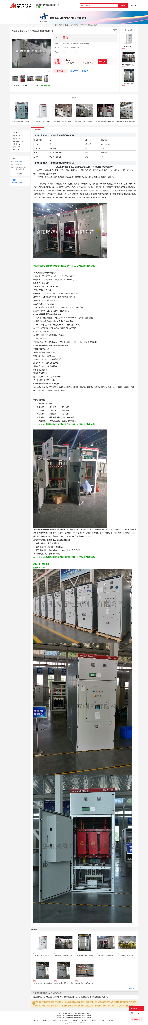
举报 (26, 85)
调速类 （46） (17, 136)
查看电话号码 (18, 162)
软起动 (67, 25)
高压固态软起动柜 (39, 997)
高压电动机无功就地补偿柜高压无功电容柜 (87, 121)
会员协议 (83, 1020)
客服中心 (55, 1020)
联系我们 (45, 1020)
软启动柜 (105, 997)
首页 (55, 25)
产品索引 (14, 180)
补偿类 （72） (17, 144)
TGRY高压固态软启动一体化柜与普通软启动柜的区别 (48, 121)
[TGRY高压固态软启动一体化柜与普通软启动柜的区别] (128, 38)
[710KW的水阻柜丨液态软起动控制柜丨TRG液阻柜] (128, 56)
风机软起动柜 (58, 997)
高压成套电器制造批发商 (82, 1013)
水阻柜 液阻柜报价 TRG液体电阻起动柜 (107, 121)
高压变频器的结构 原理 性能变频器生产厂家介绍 (68, 121)
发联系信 (60, 71)
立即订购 (85, 71)
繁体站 (102, 1020)
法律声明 (93, 1020)
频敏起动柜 (85, 997)
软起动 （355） (17, 133)
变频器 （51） (17, 138)
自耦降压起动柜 (95, 997)
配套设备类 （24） (18, 141)
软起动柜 (49, 997)
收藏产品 (17, 85)
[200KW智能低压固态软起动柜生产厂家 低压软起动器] (128, 75)
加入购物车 (74, 71)
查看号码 (102, 62)
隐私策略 (74, 1020)
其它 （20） (16, 150)
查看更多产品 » (133, 988)
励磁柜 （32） (17, 147)
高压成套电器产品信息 (65, 1013)
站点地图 (64, 1020)
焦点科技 (76, 1023)
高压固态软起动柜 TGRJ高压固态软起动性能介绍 (77, 1015)
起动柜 (78, 997)
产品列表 (61, 25)
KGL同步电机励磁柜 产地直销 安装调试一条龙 (25, 121)
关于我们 (36, 1020)
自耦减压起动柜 (69, 997)
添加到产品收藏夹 (17, 183)
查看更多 (19, 174)
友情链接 (110, 1020)
